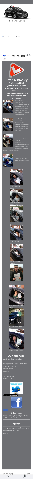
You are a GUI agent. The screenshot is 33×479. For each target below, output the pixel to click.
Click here (6, 433)
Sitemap (11, 473)
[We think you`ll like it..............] (4, 59)
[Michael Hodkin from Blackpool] (16, 252)
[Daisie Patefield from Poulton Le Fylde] (16, 295)
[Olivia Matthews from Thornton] (16, 213)
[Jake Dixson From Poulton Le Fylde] (16, 317)
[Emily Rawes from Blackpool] (16, 232)
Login (28, 473)
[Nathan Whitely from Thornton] (16, 177)
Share (6, 410)
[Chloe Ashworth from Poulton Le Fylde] (16, 195)
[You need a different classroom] (18, 55)
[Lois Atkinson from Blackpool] (16, 339)
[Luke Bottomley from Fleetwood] (16, 272)
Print (6, 473)
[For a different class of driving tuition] (16, 44)
